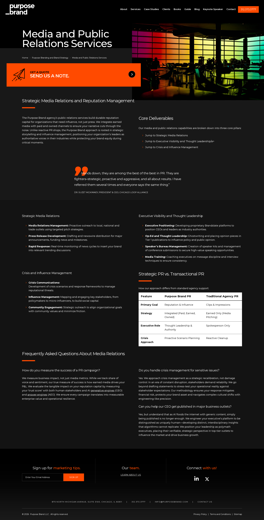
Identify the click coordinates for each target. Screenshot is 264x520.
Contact (231, 9)
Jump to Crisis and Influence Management (171, 147)
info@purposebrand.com (171, 502)
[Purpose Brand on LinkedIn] (196, 480)
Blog (197, 9)
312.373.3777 (248, 9)
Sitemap (238, 514)
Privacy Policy (200, 514)
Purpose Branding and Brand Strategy (50, 58)
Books (177, 9)
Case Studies (151, 9)
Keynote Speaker (213, 9)
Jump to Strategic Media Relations (166, 135)
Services (136, 9)
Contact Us (205, 502)
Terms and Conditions (220, 514)
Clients (166, 9)
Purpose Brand (20, 9)
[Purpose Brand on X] (207, 480)
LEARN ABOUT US (131, 475)
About (123, 9)
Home (25, 58)
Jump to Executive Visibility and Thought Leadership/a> (179, 141)
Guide (187, 9)
